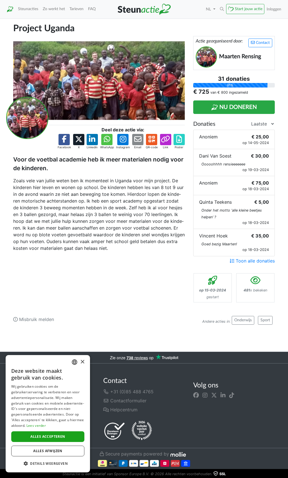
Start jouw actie (248, 9)
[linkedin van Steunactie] (223, 395)
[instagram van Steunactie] (205, 395)
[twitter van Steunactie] (214, 395)
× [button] (82, 362)
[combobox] (74, 362)
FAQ (92, 9)
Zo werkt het (54, 9)
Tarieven (76, 9)
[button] (222, 9)
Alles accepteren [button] (47, 436)
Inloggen (274, 9)
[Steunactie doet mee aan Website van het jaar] (142, 431)
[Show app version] (284, 474)
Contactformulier (128, 400)
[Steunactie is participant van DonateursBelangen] (114, 431)
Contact (262, 43)
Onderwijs (243, 320)
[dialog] (48, 413)
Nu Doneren (237, 107)
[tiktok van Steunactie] (231, 395)
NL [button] (209, 9)
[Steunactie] (10, 9)
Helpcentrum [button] (123, 409)
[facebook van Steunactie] (196, 395)
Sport (265, 320)
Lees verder (36, 425)
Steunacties (28, 9)
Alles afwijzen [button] (47, 450)
